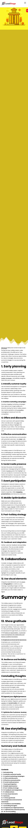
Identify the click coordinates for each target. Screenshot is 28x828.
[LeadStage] (8, 4)
